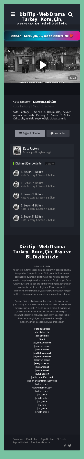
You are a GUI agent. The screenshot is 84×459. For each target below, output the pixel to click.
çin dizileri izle (42, 332)
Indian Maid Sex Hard (42, 377)
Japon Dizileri (20, 442)
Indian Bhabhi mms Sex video (42, 380)
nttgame (42, 394)
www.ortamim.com (42, 387)
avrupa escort (42, 373)
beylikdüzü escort (42, 342)
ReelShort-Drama (40, 442)
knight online (42, 397)
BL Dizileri (62, 439)
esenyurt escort (42, 346)
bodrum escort (42, 384)
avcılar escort (42, 349)
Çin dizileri (32, 439)
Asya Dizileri (47, 439)
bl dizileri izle (42, 335)
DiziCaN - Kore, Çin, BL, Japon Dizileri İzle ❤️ (42, 36)
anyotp (42, 404)
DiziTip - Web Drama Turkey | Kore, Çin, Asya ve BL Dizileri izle (42, 19)
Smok (42, 339)
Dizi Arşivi (18, 439)
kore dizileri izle (42, 328)
